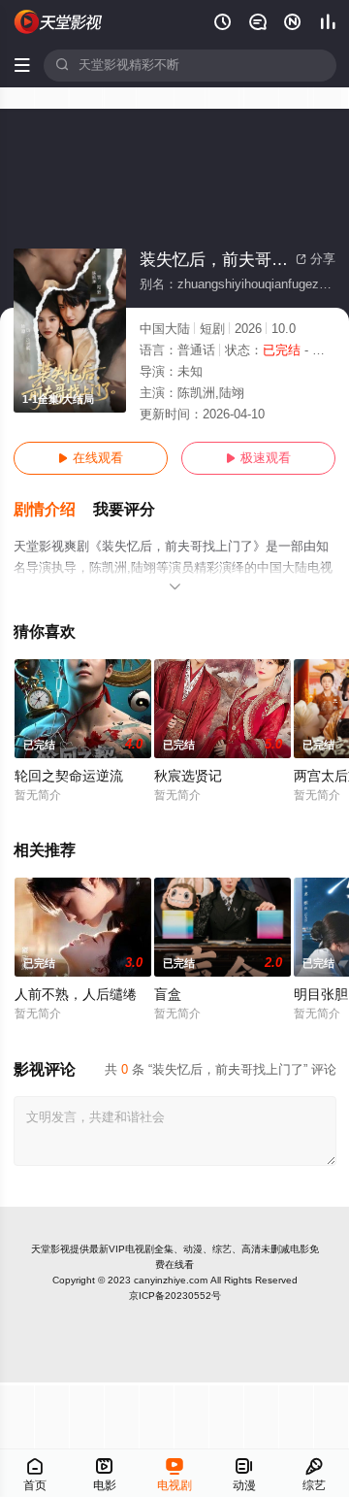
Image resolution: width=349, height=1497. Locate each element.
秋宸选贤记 (188, 776)
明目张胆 (321, 994)
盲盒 (167, 994)
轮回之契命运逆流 (69, 776)
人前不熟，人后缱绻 (76, 994)
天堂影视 (50, 1249)
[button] (53, 510)
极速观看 (258, 458)
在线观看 (90, 458)
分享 (315, 259)
